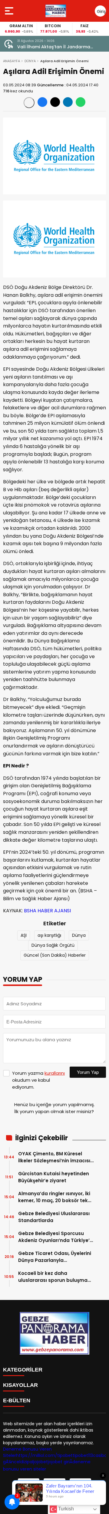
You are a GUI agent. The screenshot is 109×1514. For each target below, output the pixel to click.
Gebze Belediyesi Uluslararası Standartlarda (54, 1217)
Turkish (65, 1508)
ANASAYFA (11, 61)
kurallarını (55, 1073)
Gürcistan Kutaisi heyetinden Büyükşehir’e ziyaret (53, 1177)
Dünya (79, 935)
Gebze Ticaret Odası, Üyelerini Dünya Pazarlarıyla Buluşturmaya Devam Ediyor (54, 1257)
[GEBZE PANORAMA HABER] (55, 11)
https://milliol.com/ (36, 1455)
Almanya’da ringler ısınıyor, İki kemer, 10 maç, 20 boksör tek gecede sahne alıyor (54, 1197)
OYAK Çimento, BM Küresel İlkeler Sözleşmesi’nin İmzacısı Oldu (54, 1157)
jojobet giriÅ (60, 1462)
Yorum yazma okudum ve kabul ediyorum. (38, 1080)
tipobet (65, 1455)
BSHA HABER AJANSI (47, 910)
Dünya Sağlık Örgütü (52, 945)
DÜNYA (30, 61)
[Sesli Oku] (29, 102)
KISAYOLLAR (20, 1385)
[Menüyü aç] (10, 11)
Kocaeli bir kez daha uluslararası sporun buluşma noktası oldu (53, 1277)
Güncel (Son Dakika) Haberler (55, 955)
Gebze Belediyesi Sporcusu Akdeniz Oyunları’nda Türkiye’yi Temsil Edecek (56, 1237)
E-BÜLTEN (16, 1400)
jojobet (40, 1462)
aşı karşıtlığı (49, 935)
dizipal (26, 1462)
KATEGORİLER (22, 1370)
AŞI (24, 935)
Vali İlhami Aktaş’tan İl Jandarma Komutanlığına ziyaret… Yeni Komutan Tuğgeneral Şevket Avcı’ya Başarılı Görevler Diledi (58, 47)
